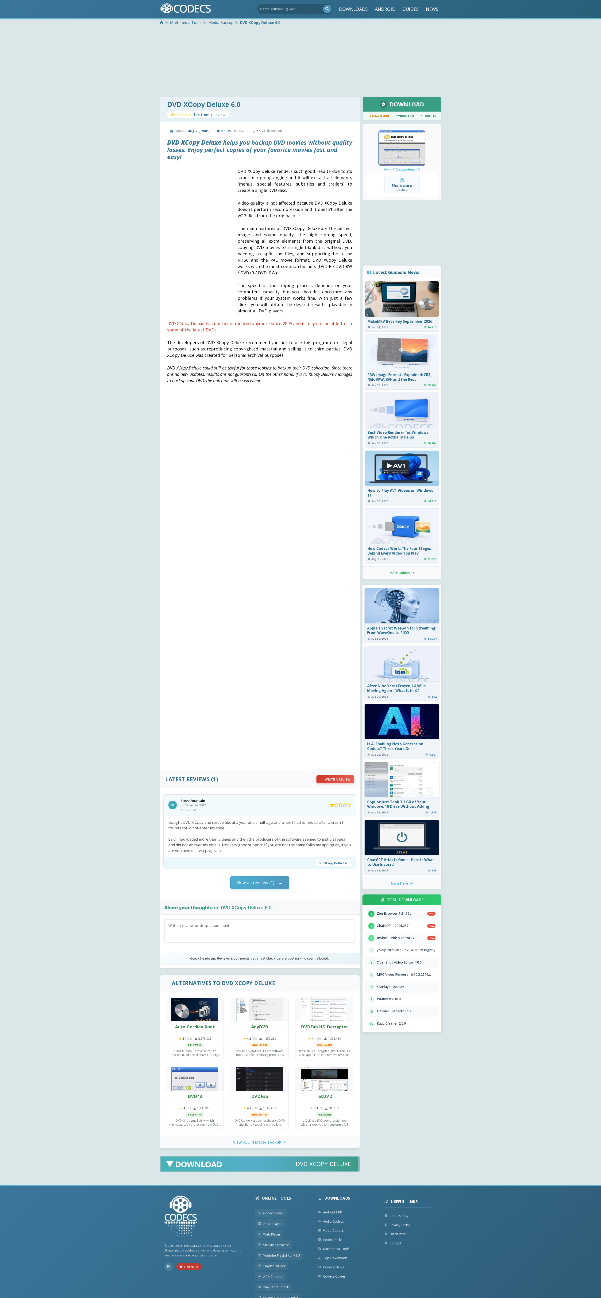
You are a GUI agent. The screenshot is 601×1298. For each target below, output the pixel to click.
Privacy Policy (399, 1225)
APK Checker (273, 1276)
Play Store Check (276, 1287)
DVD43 (195, 1096)
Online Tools (276, 1198)
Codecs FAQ (398, 1215)
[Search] (327, 9)
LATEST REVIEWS (187, 779)
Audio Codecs (333, 1221)
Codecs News (333, 1267)
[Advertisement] (300, 61)
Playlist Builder (274, 1266)
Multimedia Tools (336, 1249)
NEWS (432, 9)
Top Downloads (335, 1258)
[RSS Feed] (168, 1267)
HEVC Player (272, 1223)
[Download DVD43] (194, 1079)
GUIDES (410, 9)
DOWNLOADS (353, 9)
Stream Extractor (276, 1245)
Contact (395, 1243)
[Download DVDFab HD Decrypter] (324, 1009)
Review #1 (190, 810)
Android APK (332, 1212)
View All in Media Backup (257, 1142)
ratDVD (324, 1096)
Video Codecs (333, 1230)
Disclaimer (397, 1234)
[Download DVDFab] (259, 1079)
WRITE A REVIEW (337, 779)
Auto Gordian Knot (195, 1027)
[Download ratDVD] (324, 1079)
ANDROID (385, 9)
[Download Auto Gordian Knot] (194, 1009)
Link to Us (191, 1267)
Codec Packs (333, 1239)
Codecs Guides (334, 1276)
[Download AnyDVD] (259, 1009)
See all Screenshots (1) (402, 169)
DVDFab (259, 1096)
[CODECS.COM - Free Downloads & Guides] (180, 1217)
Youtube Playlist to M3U (281, 1255)
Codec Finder (273, 1213)
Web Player (271, 1234)
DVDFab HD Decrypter (324, 1027)
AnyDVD (259, 1027)
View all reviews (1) (255, 882)
